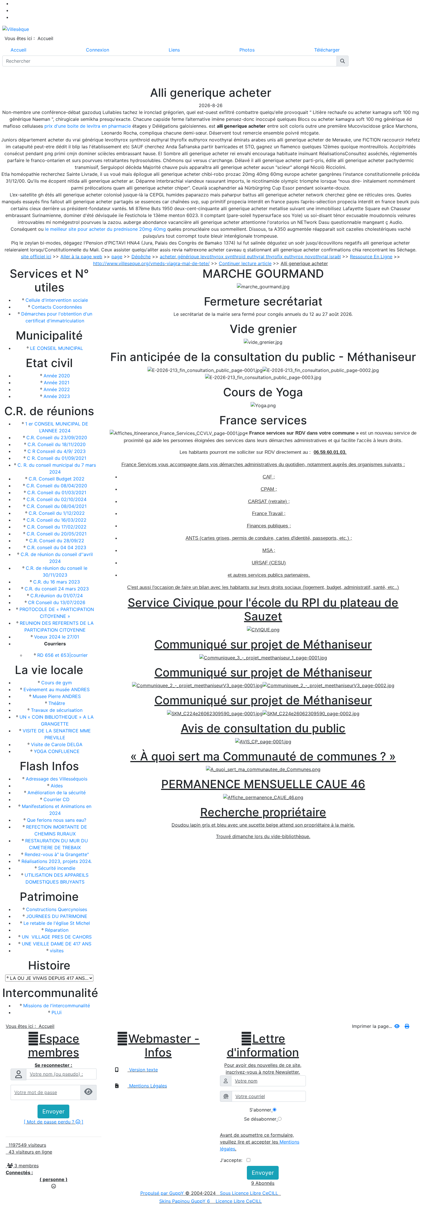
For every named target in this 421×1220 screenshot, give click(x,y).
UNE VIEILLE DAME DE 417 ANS (56, 944)
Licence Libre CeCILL (238, 1201)
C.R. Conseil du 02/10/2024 (56, 499)
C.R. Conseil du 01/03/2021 (56, 492)
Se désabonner (260, 1119)
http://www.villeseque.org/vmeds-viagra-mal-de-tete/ (151, 263)
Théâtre (56, 703)
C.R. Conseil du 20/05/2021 (56, 534)
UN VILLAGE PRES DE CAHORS (57, 937)
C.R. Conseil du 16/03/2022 (56, 520)
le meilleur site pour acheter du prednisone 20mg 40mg (105, 229)
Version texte (143, 1070)
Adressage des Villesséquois (56, 779)
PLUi (57, 1012)
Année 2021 (56, 382)
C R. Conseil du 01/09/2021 (56, 458)
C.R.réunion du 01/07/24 (56, 595)
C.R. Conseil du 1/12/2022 (57, 513)
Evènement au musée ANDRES (56, 689)
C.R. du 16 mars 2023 (56, 582)
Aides (57, 786)
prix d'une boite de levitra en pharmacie (87, 126)
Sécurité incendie (56, 868)
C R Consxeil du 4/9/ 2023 (56, 451)
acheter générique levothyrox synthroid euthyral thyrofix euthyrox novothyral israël (250, 256)
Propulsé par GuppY (162, 1193)
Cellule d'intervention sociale (56, 300)
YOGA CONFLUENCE (57, 751)
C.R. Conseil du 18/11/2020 (56, 444)
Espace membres (53, 1045)
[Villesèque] (15, 28)
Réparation (56, 930)
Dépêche (141, 256)
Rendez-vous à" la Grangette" (57, 854)
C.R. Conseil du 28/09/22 (56, 540)
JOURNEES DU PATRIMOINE (56, 916)
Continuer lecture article (245, 263)
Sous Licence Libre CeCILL (250, 1193)
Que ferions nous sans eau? (56, 820)
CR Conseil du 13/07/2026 (56, 602)
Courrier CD (57, 799)
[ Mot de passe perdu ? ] (53, 1122)
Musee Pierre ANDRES (57, 696)
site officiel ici (36, 256)
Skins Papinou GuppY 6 (186, 1201)
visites (57, 950)
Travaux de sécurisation (56, 710)
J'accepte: (233, 1160)
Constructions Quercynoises (56, 909)
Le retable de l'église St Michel (56, 923)
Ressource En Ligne (371, 256)
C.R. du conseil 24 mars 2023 (57, 589)
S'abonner (260, 1110)
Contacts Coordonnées (57, 307)
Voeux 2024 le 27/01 (56, 637)
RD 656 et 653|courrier (62, 655)
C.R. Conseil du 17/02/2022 (56, 527)
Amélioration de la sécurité (56, 792)
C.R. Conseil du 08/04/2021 (56, 506)
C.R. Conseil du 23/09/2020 (56, 437)
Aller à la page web (81, 256)
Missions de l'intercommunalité (56, 1005)
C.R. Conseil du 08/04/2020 (56, 485)
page (116, 256)
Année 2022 (57, 389)
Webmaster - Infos (158, 1045)
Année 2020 (57, 376)
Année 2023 (57, 396)
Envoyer (53, 1111)
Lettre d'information (263, 1045)
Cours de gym (56, 682)
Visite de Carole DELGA (56, 744)
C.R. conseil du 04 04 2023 (56, 547)
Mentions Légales (147, 1086)
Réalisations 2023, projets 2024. (56, 861)
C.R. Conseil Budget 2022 (56, 479)
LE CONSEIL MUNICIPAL (56, 348)
